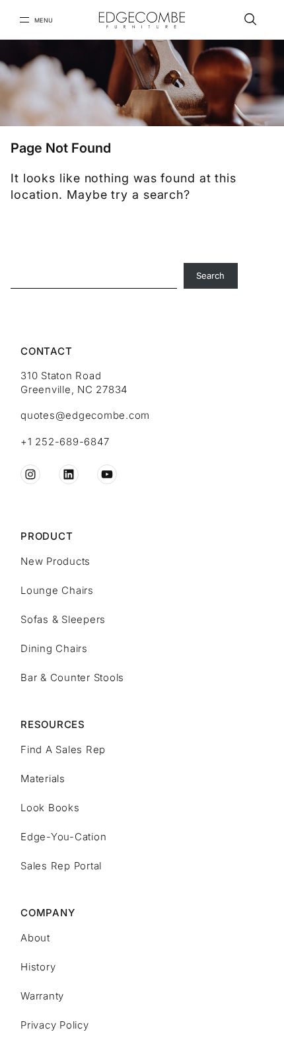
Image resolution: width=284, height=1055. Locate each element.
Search (210, 275)
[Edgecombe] (142, 20)
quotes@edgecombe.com (85, 415)
